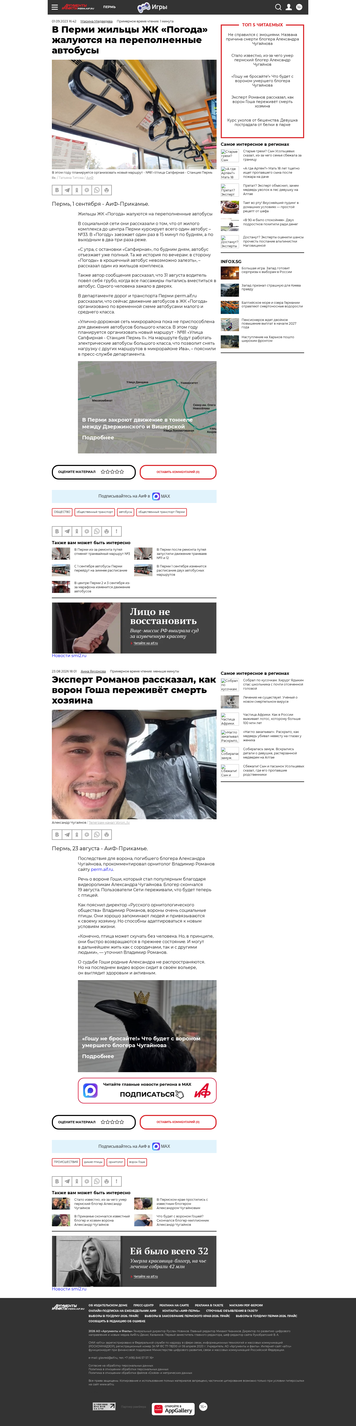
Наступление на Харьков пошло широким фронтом (268, 339)
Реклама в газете (209, 1305)
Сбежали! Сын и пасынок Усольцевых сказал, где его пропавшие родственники (273, 770)
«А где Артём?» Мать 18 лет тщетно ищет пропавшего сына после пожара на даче (271, 172)
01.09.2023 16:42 (64, 21)
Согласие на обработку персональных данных (121, 1365)
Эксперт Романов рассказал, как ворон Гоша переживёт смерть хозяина (262, 101)
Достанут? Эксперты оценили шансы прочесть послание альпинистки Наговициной (273, 241)
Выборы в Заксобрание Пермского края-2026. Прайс (187, 1316)
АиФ (90, 178)
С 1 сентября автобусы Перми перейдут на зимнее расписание (100, 568)
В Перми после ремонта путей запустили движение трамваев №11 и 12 (182, 554)
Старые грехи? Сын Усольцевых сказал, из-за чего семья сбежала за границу (272, 155)
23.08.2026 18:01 (64, 671)
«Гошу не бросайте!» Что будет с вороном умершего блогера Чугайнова (262, 81)
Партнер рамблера (133, 1406)
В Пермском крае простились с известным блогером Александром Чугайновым (182, 1204)
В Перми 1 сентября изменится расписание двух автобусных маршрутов (181, 570)
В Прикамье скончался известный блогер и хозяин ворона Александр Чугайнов (102, 1220)
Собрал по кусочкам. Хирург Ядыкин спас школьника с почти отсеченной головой (273, 684)
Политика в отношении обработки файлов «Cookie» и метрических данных (140, 1373)
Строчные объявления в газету (232, 1311)
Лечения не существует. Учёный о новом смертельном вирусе (270, 699)
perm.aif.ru (102, 869)
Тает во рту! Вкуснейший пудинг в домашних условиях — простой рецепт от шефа (271, 207)
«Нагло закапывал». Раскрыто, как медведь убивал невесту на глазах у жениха (272, 736)
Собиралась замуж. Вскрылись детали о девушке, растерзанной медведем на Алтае (270, 753)
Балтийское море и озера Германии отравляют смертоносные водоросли (272, 304)
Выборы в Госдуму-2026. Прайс (114, 1316)
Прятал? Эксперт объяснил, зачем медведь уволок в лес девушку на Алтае (271, 190)
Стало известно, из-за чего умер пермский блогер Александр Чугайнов (262, 60)
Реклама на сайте (174, 1305)
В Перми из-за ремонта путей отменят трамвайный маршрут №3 (102, 552)
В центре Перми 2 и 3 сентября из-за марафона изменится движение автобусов (102, 587)
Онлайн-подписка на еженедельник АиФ (122, 1311)
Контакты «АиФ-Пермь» (181, 1311)
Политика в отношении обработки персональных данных (128, 1369)
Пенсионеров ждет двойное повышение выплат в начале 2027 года (269, 323)
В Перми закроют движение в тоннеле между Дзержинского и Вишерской (137, 423)
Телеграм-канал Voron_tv (109, 822)
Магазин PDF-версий (246, 1305)
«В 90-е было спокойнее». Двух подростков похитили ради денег (270, 222)
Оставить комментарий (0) (178, 472)
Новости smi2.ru (69, 655)
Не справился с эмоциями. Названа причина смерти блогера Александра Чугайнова (262, 39)
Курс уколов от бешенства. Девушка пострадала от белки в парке (262, 122)
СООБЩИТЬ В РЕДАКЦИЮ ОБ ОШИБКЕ (117, 1321)
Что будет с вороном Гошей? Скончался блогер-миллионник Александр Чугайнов (183, 1220)
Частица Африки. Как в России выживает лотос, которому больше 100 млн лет (271, 719)
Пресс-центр (143, 1305)
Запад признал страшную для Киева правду (271, 287)
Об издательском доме (108, 1305)
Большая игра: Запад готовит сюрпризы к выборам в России (267, 270)
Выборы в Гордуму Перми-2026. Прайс (266, 1316)
